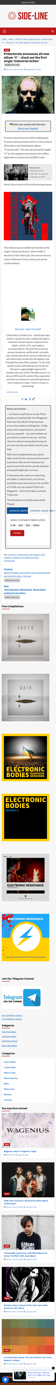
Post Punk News (9, 1032)
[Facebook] (30, 399)
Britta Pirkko (10, 1155)
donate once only (39, 510)
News (7, 50)
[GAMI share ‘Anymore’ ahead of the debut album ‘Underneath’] (28, 1179)
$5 (14, 525)
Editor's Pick (9, 1072)
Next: (25, 590)
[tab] (17, 510)
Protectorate (9, 560)
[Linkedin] (26, 399)
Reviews (8, 1094)
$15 (28, 525)
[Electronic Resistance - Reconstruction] (25, 877)
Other (36, 525)
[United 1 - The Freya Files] (25, 637)
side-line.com (12, 392)
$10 (21, 525)
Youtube (8, 1100)
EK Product (35, 554)
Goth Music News (10, 1041)
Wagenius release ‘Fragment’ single (20, 1151)
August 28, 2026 (23, 1155)
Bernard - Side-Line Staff (14, 69)
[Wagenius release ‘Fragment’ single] (28, 1130)
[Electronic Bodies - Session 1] (25, 817)
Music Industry (11, 1078)
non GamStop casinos (12, 1015)
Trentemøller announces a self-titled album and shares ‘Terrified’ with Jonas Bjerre (25, 1254)
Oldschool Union (31, 557)
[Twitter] (22, 399)
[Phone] (33, 399)
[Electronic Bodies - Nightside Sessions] (25, 757)
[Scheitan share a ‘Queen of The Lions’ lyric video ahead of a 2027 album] (28, 1284)
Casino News (10, 1062)
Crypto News (10, 1067)
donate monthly (18, 510)
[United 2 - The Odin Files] (25, 697)
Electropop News (9, 1045)
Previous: (27, 573)
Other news (9, 1089)
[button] (4, 31)
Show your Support (28, 128)
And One (12, 554)
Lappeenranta (18, 557)
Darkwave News (9, 1036)
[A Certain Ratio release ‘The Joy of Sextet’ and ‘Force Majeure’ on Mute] (28, 1336)
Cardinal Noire (23, 554)
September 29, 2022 (34, 69)
